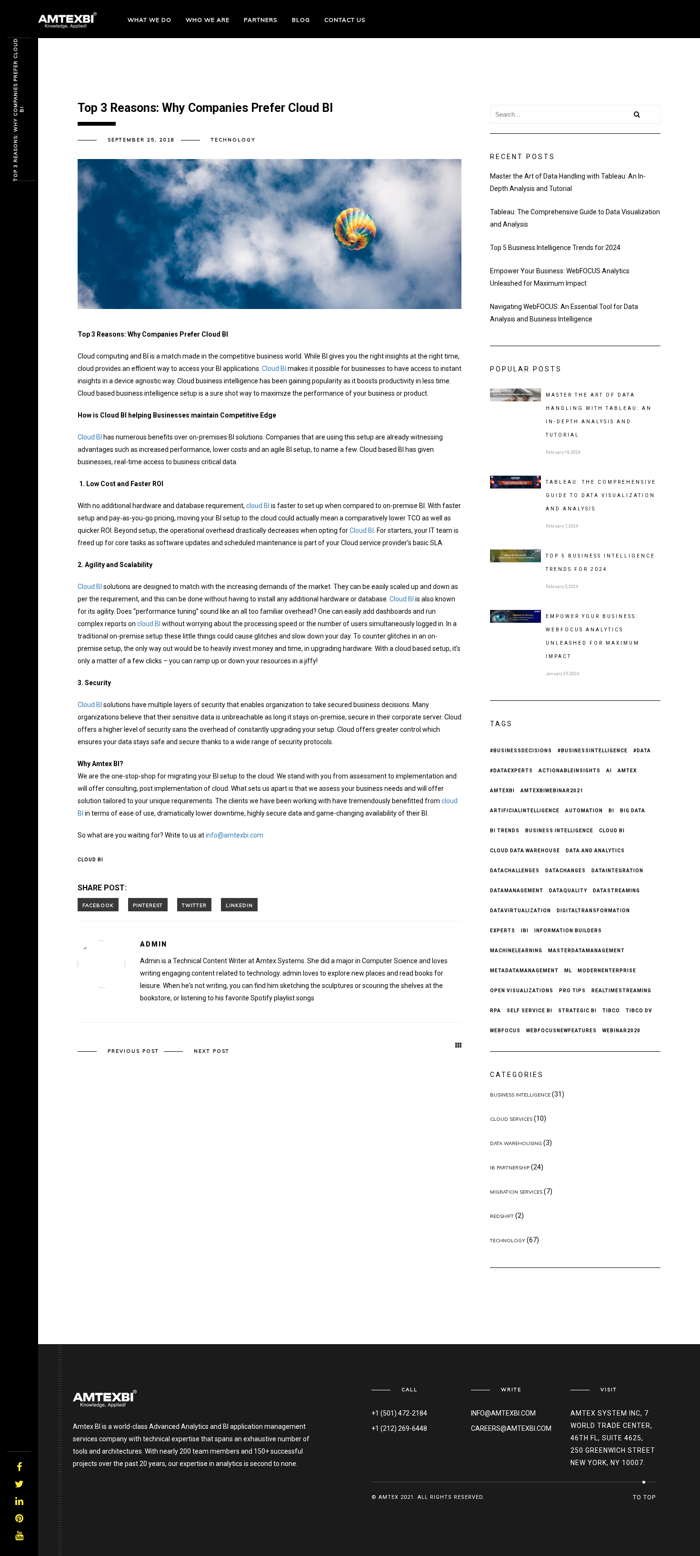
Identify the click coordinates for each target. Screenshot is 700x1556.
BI (611, 810)
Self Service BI (529, 1010)
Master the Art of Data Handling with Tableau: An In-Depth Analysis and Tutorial (568, 182)
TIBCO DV (639, 1010)
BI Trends (505, 830)
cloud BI (258, 505)
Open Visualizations (521, 990)
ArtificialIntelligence (525, 810)
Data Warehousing (516, 1143)
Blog (301, 19)
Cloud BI (274, 368)
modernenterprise (607, 970)
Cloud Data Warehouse (525, 850)
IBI (525, 930)
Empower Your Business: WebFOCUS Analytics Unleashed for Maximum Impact (560, 277)
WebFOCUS (505, 1030)
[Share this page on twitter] (194, 904)
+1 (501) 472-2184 (399, 1413)
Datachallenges (515, 870)
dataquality (568, 890)
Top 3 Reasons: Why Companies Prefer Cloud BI (18, 109)
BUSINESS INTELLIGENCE (520, 1095)
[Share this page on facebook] (98, 904)
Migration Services (516, 1192)
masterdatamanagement (586, 950)
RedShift (502, 1216)
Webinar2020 (621, 1030)
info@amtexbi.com (234, 835)
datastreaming (616, 890)
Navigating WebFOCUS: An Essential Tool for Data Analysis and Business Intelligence (564, 313)
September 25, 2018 (141, 140)
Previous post (133, 1051)
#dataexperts (511, 770)
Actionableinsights (569, 770)
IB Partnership (510, 1168)
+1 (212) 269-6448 (399, 1428)
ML (568, 970)
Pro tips (572, 990)
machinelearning (516, 950)
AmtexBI (502, 790)
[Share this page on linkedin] (239, 904)
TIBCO (611, 1010)
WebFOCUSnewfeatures (561, 1030)
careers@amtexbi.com (511, 1428)
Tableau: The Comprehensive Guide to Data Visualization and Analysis (575, 218)
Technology (233, 140)
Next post (212, 1051)
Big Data (632, 810)
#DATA (642, 750)
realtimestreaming (621, 990)
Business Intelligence (559, 830)
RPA (495, 1010)
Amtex (627, 770)
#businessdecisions (521, 750)
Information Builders (568, 930)
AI (609, 770)
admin (153, 944)
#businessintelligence (593, 750)
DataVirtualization (520, 910)
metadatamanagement (524, 970)
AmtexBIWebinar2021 (551, 790)
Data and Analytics (595, 850)
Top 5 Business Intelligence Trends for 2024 (555, 247)
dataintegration (617, 870)
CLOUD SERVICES (511, 1119)
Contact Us (345, 19)
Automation (584, 810)
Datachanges (565, 870)
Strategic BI (577, 1010)
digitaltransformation (593, 910)
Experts (502, 930)
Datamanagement (516, 890)
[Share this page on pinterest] (148, 904)
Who (208, 19)
